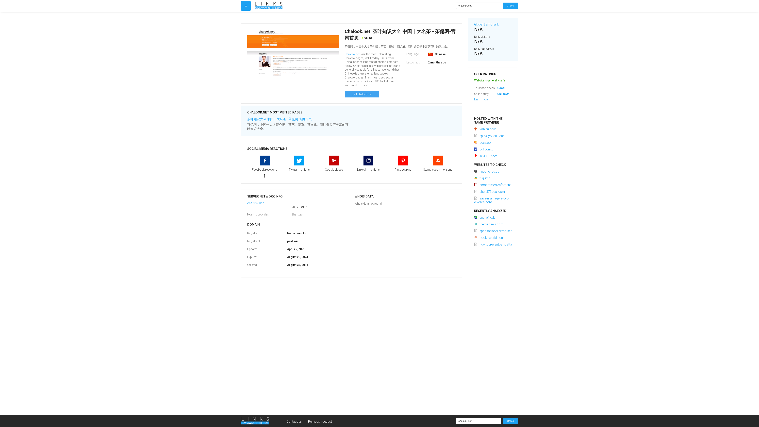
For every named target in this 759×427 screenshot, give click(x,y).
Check (510, 5)
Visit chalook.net (362, 94)
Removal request (320, 421)
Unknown (503, 93)
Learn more (481, 99)
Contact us (294, 421)
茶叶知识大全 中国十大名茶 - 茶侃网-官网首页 (279, 119)
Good (501, 88)
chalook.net (255, 203)
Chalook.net (352, 54)
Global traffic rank (486, 24)
